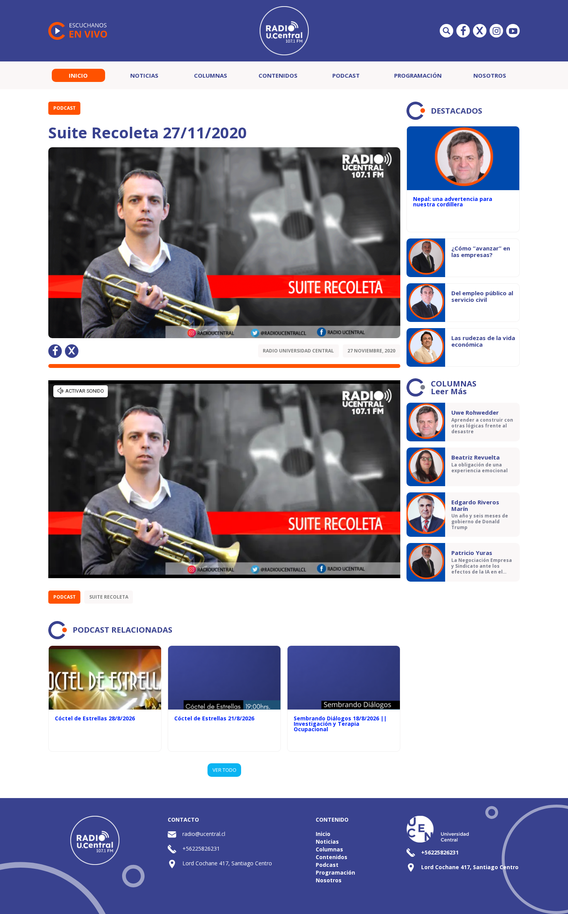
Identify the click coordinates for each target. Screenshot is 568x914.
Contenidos (278, 75)
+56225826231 (201, 848)
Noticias (144, 75)
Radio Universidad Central (298, 350)
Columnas (210, 75)
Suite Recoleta (108, 597)
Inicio (78, 75)
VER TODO (224, 769)
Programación (418, 75)
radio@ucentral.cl (203, 833)
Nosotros (489, 75)
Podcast (346, 75)
